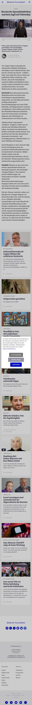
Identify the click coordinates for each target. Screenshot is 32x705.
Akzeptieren (16, 364)
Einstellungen (16, 360)
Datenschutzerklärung (9, 349)
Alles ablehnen (16, 355)
